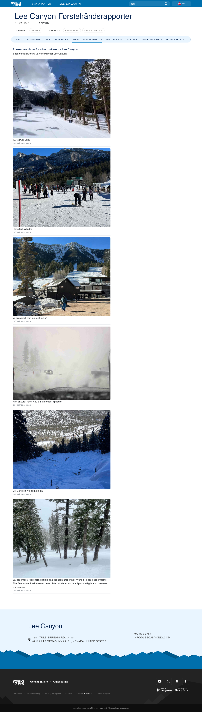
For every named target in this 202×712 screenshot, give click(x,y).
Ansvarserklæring (33, 693)
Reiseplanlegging (69, 3)
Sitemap (68, 693)
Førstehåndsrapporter (87, 39)
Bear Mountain (93, 30)
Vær (48, 39)
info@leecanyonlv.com (152, 637)
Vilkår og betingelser (53, 693)
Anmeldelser (114, 39)
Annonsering (60, 681)
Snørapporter (41, 3)
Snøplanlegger (152, 39)
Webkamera (61, 39)
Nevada (36, 30)
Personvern (17, 693)
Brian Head (72, 30)
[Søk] (166, 3)
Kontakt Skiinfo (39, 681)
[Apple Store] (181, 689)
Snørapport (34, 39)
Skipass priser (175, 39)
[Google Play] (164, 689)
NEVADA (21, 23)
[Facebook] (185, 681)
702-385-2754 (142, 633)
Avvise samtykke (103, 693)
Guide (19, 39)
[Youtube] (159, 681)
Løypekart (132, 39)
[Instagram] (177, 681)
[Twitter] (168, 681)
